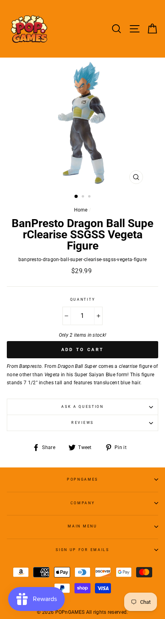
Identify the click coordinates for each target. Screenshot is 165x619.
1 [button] (76, 197)
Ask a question (82, 407)
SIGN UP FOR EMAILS (82, 550)
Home (81, 210)
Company (82, 503)
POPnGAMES (82, 479)
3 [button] (90, 197)
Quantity (82, 300)
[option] (82, 123)
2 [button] (84, 197)
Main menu (82, 526)
